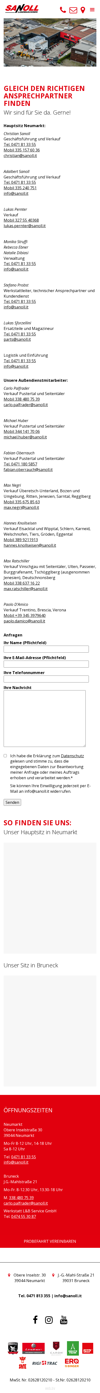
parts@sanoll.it (17, 339)
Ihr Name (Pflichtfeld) (25, 642)
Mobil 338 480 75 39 (22, 399)
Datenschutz (72, 755)
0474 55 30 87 (23, 1216)
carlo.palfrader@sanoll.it (26, 404)
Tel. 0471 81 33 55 (20, 144)
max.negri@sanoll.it (21, 507)
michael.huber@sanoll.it (25, 437)
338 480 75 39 (21, 1197)
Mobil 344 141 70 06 (22, 431)
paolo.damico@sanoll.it (24, 621)
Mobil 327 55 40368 (21, 220)
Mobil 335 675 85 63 (22, 502)
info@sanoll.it (16, 193)
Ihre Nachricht (18, 687)
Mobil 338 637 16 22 (22, 583)
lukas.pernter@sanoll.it (25, 225)
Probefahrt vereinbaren (50, 1241)
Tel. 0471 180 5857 (20, 464)
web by (50, 1388)
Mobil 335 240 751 (20, 188)
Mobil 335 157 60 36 (22, 150)
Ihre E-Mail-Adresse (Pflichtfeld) (35, 657)
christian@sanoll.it (20, 155)
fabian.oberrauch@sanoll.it (28, 469)
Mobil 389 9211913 (21, 539)
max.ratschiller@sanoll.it (26, 588)
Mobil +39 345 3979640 (25, 615)
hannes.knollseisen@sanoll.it (30, 545)
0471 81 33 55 (23, 1157)
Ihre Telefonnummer (24, 672)
